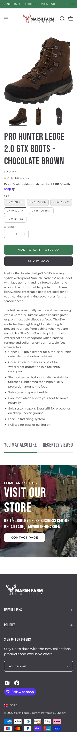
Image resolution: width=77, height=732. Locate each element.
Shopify (61, 712)
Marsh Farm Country (27, 712)
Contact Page (24, 537)
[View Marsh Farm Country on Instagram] (7, 683)
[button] (62, 19)
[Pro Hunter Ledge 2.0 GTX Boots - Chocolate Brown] (18, 116)
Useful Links (13, 610)
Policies (9, 625)
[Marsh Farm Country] (38, 18)
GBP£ (13, 705)
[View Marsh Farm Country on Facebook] (17, 683)
